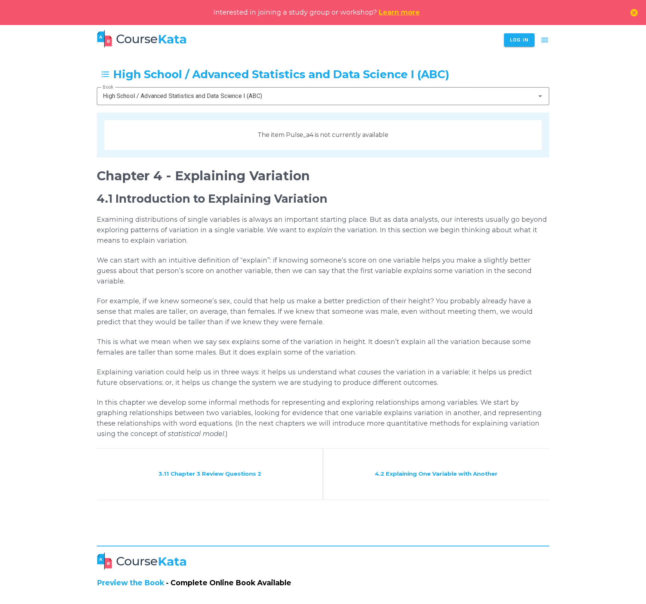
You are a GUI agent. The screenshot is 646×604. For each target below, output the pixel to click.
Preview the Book (130, 583)
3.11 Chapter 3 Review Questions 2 (210, 473)
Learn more (399, 12)
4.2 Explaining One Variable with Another (436, 473)
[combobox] (323, 96)
